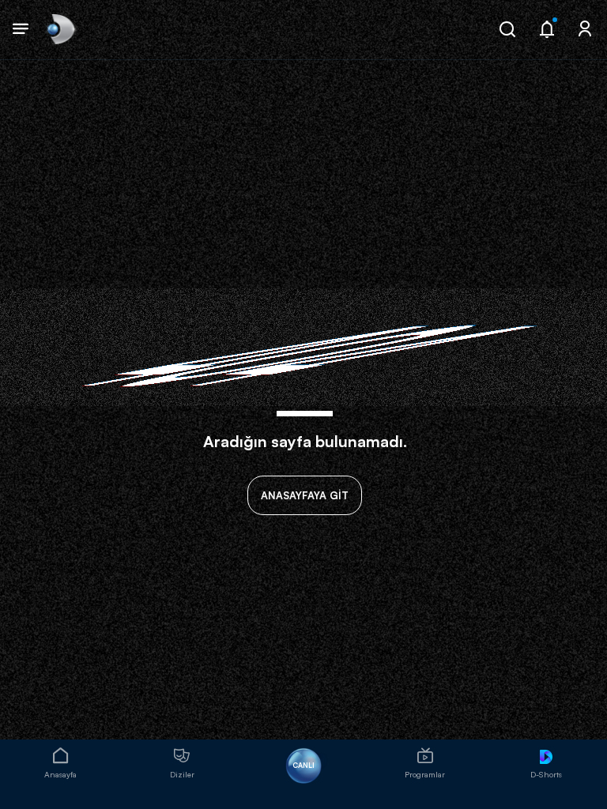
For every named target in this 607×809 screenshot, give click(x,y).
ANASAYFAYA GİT (305, 495)
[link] (60, 29)
